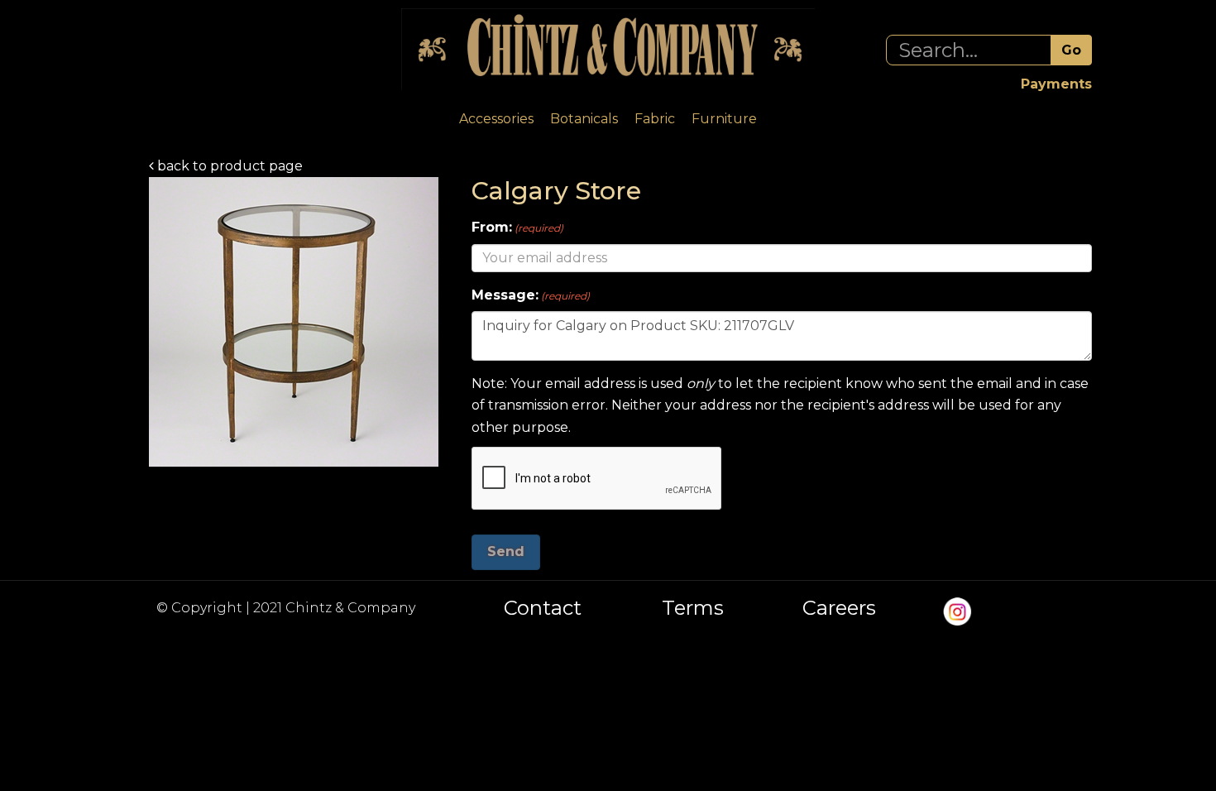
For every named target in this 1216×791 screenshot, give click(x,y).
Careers (839, 608)
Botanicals (584, 119)
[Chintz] (608, 49)
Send (505, 551)
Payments (1056, 84)
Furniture (724, 119)
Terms (693, 608)
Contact (543, 608)
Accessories (496, 119)
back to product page (228, 166)
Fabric (654, 119)
